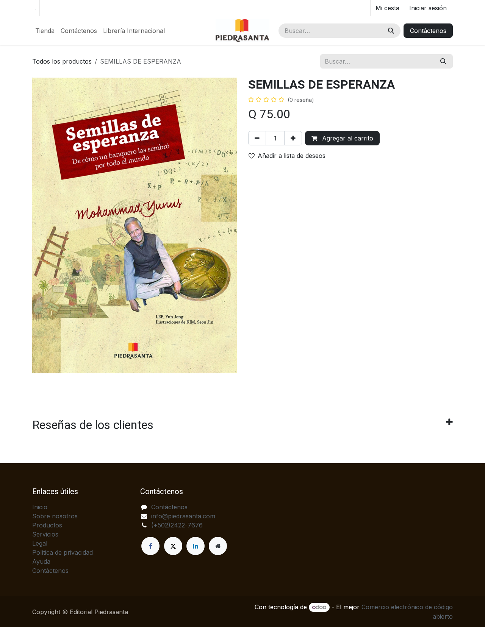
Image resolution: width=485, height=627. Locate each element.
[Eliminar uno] (257, 138)
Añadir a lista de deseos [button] (291, 155)
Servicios (45, 534)
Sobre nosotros (55, 516)
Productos (47, 525)
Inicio (39, 507)
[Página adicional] (218, 546)
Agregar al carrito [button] (346, 138)
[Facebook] (150, 546)
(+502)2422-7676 (177, 525)
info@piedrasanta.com (183, 516)
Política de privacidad (62, 552)
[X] (173, 546)
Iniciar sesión (428, 8)
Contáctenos (428, 30)
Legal (39, 543)
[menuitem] (45, 30)
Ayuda (41, 561)
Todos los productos (62, 61)
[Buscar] (391, 30)
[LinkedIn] (195, 546)
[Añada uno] (293, 138)
